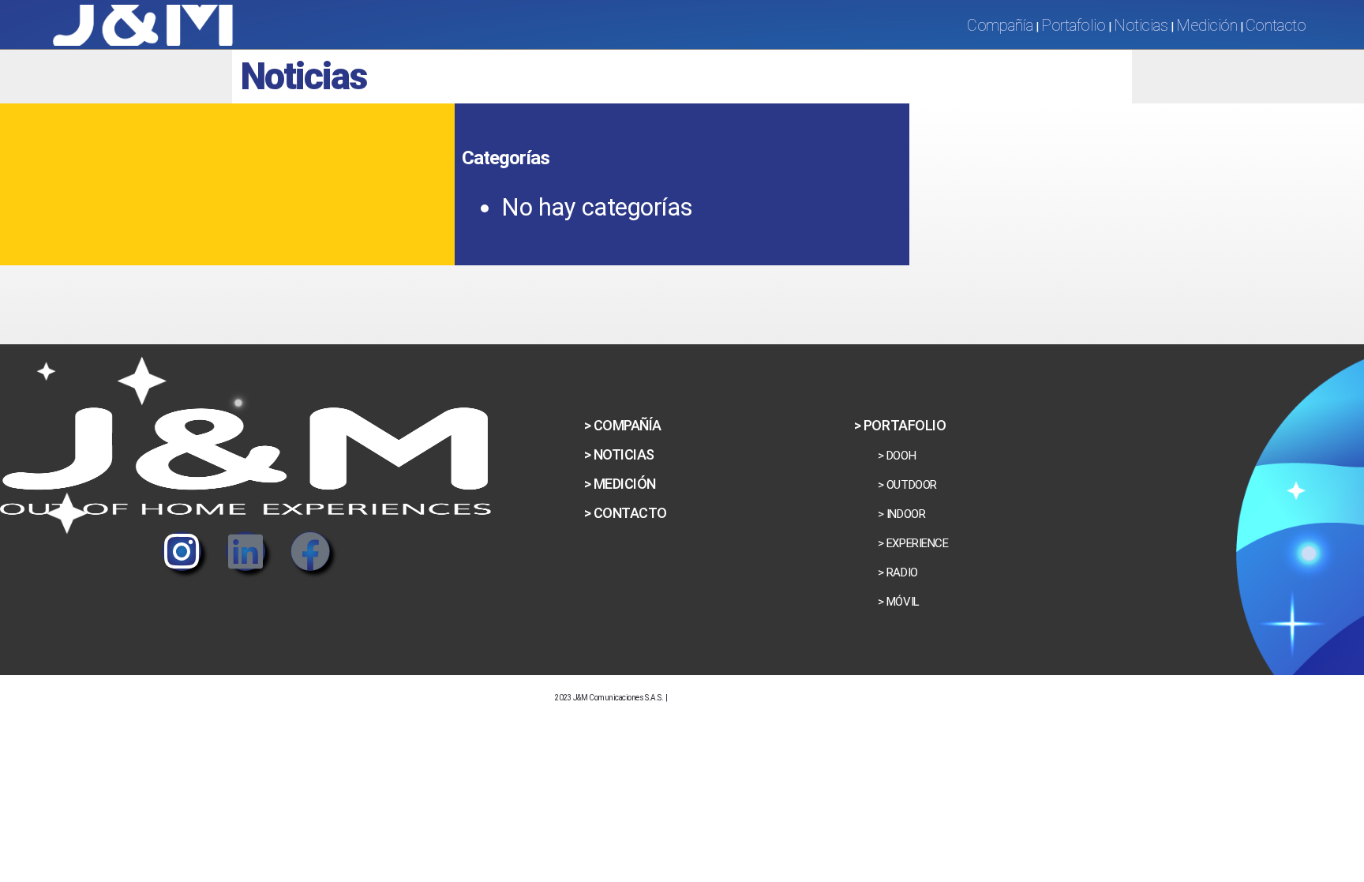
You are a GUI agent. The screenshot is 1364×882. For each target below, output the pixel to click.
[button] (619, 455)
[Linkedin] (245, 551)
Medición (1206, 25)
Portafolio (1073, 25)
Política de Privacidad (740, 694)
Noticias (1140, 25)
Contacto (1276, 25)
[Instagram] (181, 551)
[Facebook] (310, 551)
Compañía (999, 25)
